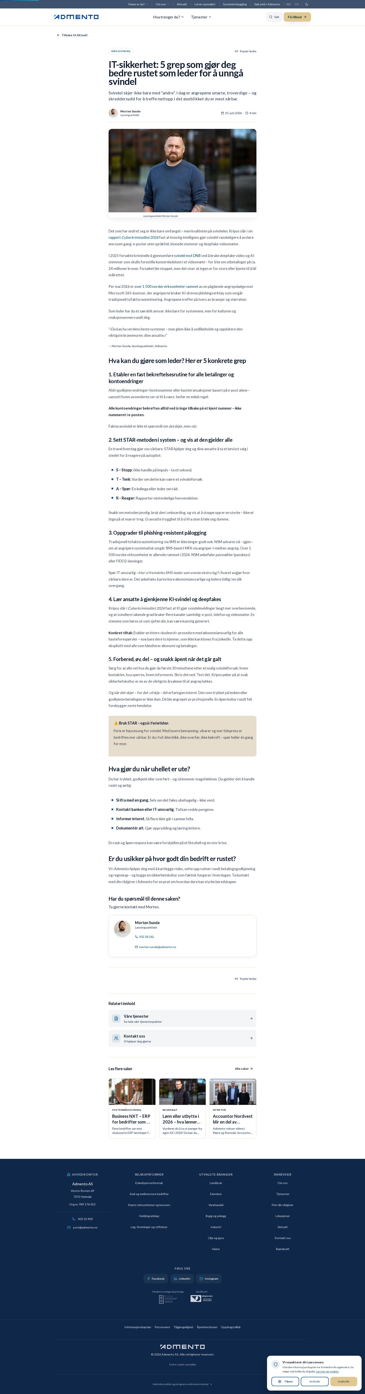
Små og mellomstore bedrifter (149, 1194)
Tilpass (288, 1381)
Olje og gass (216, 1238)
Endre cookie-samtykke (182, 1364)
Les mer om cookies (327, 1371)
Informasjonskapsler (137, 1327)
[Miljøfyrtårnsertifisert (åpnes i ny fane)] (202, 1299)
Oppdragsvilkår (231, 1327)
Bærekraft (282, 1249)
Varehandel (215, 1205)
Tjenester (199, 17)
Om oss (161, 4)
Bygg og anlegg (216, 1216)
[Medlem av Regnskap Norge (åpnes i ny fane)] (168, 1299)
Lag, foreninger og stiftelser (149, 1227)
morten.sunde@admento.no (157, 947)
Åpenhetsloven (207, 1327)
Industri (216, 1227)
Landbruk (216, 1183)
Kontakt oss (283, 1238)
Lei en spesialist (205, 4)
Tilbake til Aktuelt (75, 35)
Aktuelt (182, 4)
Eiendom (216, 1194)
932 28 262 (146, 937)
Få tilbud (295, 17)
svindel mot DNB (187, 255)
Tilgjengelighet (183, 1327)
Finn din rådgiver (282, 1205)
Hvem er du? (136, 4)
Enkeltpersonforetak (149, 1183)
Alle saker (242, 1068)
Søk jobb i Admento (267, 4)
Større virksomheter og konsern (149, 1205)
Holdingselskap (149, 1216)
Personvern (162, 1327)
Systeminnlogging (235, 4)
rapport (133, 237)
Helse (216, 1249)
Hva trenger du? (166, 17)
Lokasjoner (282, 1216)
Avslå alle (314, 1381)
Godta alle (343, 1381)
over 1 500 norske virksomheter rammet (166, 286)
